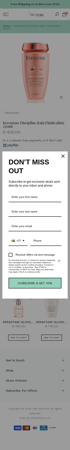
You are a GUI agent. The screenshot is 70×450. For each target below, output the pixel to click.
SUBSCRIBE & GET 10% (35, 283)
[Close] (63, 156)
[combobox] (18, 241)
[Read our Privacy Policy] (59, 261)
